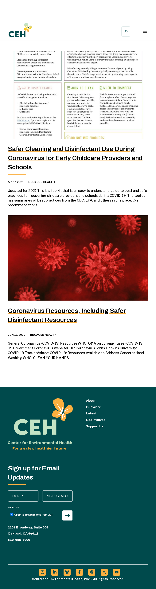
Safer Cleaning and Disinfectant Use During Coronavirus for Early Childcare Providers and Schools (75, 158)
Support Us (94, 426)
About (91, 400)
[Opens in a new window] (42, 572)
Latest (91, 413)
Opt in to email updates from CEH (33, 514)
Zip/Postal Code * (56, 492)
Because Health (41, 181)
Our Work (93, 407)
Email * (14, 492)
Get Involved (96, 420)
